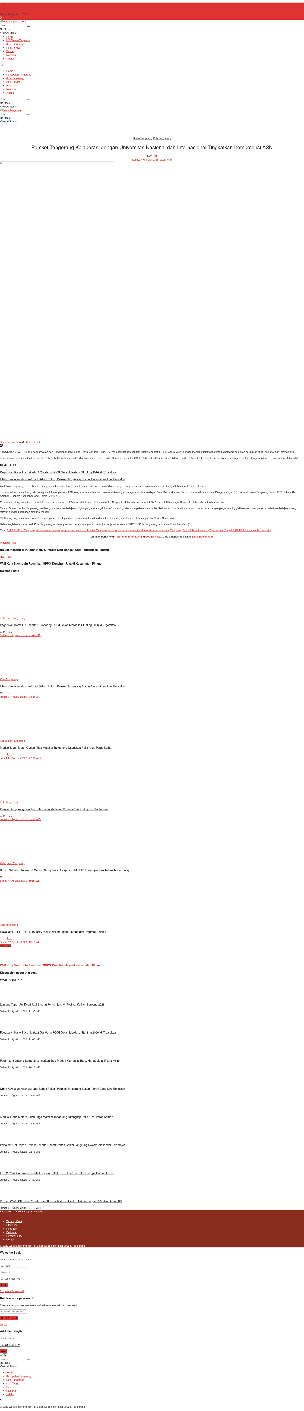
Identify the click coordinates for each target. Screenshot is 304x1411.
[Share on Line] (1, 445)
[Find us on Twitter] (1, 18)
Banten (10, 51)
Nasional (11, 55)
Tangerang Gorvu (180, 530)
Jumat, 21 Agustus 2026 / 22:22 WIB (20, 758)
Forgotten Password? (12, 1291)
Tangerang (146, 138)
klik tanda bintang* (203, 536)
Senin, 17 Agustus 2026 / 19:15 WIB (20, 942)
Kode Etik (11, 1228)
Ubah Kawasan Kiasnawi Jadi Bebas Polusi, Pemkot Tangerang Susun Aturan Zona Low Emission (62, 479)
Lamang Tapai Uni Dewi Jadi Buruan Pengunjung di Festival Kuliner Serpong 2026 (52, 1004)
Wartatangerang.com (129, 536)
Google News (153, 536)
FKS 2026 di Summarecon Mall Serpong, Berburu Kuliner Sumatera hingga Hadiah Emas (57, 1173)
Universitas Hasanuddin (257, 530)
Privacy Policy (14, 1236)
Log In (3, 1324)
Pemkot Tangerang (97, 530)
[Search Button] (28, 26)
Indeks (10, 58)
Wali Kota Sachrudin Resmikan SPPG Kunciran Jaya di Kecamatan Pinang (50, 965)
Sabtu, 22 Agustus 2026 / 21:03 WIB (20, 635)
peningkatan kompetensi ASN (125, 530)
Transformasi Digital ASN (223, 530)
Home (9, 36)
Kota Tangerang (15, 44)
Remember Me (12, 1278)
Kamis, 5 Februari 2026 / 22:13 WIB (152, 159)
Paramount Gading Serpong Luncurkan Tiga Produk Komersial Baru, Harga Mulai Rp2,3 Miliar (60, 1060)
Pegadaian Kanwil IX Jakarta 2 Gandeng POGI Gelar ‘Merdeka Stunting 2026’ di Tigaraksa (58, 472)
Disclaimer (12, 1225)
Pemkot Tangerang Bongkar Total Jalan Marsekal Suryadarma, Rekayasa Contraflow (54, 809)
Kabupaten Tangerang (18, 40)
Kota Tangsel (13, 47)
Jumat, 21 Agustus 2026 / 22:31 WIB (20, 697)
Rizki (155, 156)
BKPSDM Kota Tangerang (21, 530)
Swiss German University (156, 530)
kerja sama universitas (74, 530)
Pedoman (11, 1232)
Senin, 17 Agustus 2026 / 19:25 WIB (20, 881)
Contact (10, 8)
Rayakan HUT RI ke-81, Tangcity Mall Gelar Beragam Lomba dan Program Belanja (53, 932)
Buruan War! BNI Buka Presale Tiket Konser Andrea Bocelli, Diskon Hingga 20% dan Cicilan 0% (61, 1201)
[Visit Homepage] (13, 21)
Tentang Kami (14, 4)
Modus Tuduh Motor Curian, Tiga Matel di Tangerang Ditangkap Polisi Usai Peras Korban (56, 747)
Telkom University (199, 530)
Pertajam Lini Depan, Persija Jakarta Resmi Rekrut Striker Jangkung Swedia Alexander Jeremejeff (62, 1145)
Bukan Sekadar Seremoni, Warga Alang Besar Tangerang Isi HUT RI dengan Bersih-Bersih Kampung (64, 870)
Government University (49, 530)
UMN (241, 530)
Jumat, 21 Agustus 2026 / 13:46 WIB (20, 819)
